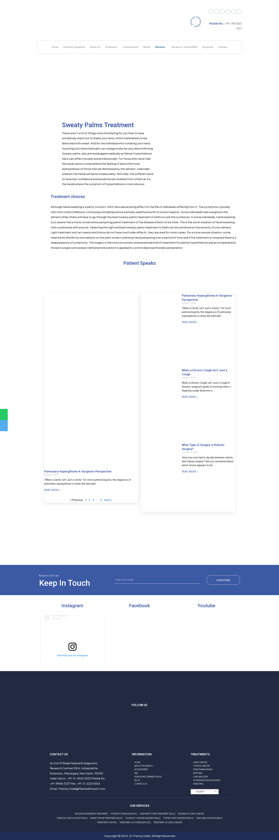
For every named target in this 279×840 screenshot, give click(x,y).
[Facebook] (216, 11)
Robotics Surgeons (74, 47)
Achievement (130, 47)
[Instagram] (233, 11)
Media (146, 47)
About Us (95, 47)
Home (55, 47)
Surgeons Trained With (184, 47)
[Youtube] (222, 11)
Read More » (52, 490)
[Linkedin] (239, 11)
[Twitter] (211, 11)
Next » (108, 500)
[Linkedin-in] (154, 714)
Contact (222, 47)
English (200, 791)
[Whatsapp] (228, 11)
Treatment (111, 47)
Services (160, 47)
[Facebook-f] (135, 714)
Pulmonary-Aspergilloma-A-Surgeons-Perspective (77, 471)
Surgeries (207, 47)
